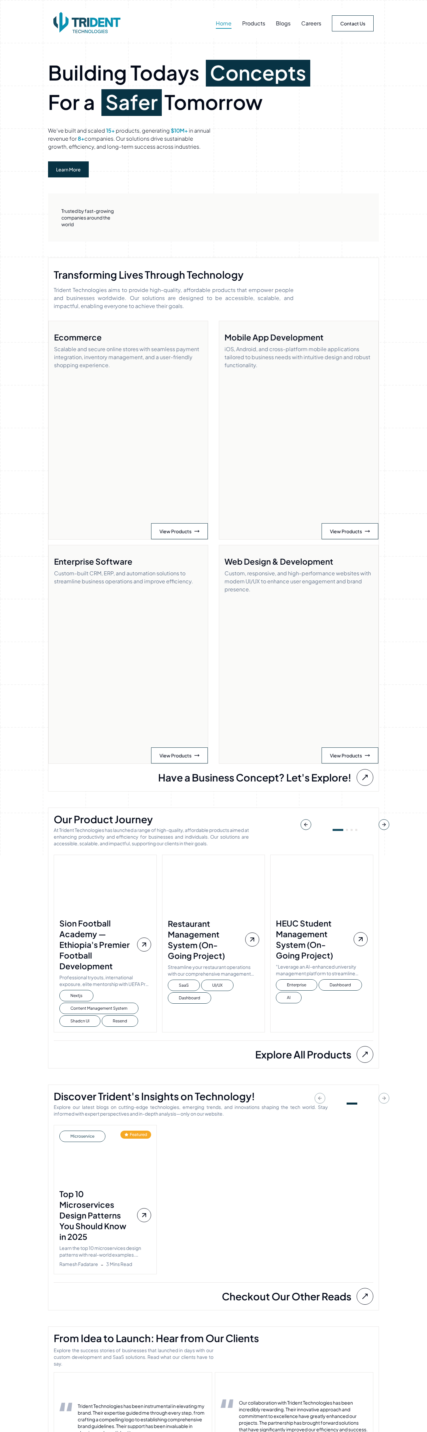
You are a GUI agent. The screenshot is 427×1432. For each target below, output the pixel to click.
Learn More (68, 169)
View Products (175, 524)
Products (253, 23)
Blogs (283, 23)
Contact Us (352, 23)
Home (224, 23)
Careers (311, 23)
